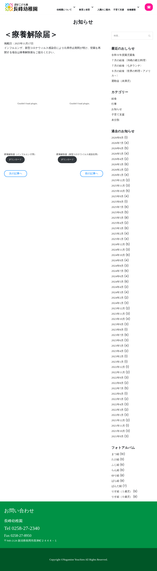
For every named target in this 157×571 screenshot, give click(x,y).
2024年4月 (117, 287)
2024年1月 (117, 303)
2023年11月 (118, 313)
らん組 (115, 470)
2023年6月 (117, 340)
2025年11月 (118, 185)
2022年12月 (118, 367)
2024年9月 (117, 260)
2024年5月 (117, 281)
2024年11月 (118, 249)
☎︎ (149, 7)
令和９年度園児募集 (123, 55)
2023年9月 (117, 324)
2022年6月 (117, 393)
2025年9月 (117, 196)
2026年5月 (117, 153)
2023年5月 (117, 345)
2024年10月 (118, 255)
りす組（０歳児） (121, 496)
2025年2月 (117, 233)
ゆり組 (115, 475)
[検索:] (132, 36)
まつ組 (115, 454)
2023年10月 (118, 319)
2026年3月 (117, 164)
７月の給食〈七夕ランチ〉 (127, 65)
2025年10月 (118, 191)
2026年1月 (117, 175)
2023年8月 (117, 329)
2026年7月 (117, 143)
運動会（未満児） (121, 80)
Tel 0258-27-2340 (22, 528)
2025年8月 (117, 201)
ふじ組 (115, 464)
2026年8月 (117, 137)
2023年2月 (117, 356)
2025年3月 (117, 228)
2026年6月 (117, 148)
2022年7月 (117, 388)
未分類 (115, 119)
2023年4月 (117, 351)
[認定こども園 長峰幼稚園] (22, 7)
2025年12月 (118, 180)
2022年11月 (118, 372)
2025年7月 (117, 207)
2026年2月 (117, 169)
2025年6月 (117, 212)
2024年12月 (118, 244)
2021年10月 (118, 431)
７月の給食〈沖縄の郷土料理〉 (129, 60)
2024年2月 (117, 297)
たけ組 (115, 459)
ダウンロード (15, 159)
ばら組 (115, 480)
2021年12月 (118, 420)
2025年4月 (117, 223)
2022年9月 (117, 377)
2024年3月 (117, 292)
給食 (114, 98)
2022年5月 (117, 399)
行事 (114, 103)
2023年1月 (117, 361)
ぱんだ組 (116, 486)
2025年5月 (117, 217)
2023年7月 (117, 335)
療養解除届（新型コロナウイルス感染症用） (77, 154)
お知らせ (116, 109)
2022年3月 (117, 409)
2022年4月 (117, 404)
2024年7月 (117, 271)
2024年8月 (117, 265)
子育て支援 (117, 114)
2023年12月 (118, 308)
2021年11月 (118, 425)
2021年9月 (117, 436)
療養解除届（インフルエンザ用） (20, 154)
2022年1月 (117, 415)
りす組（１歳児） (121, 491)
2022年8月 (117, 383)
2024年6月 (117, 276)
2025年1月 (117, 239)
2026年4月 (117, 159)
